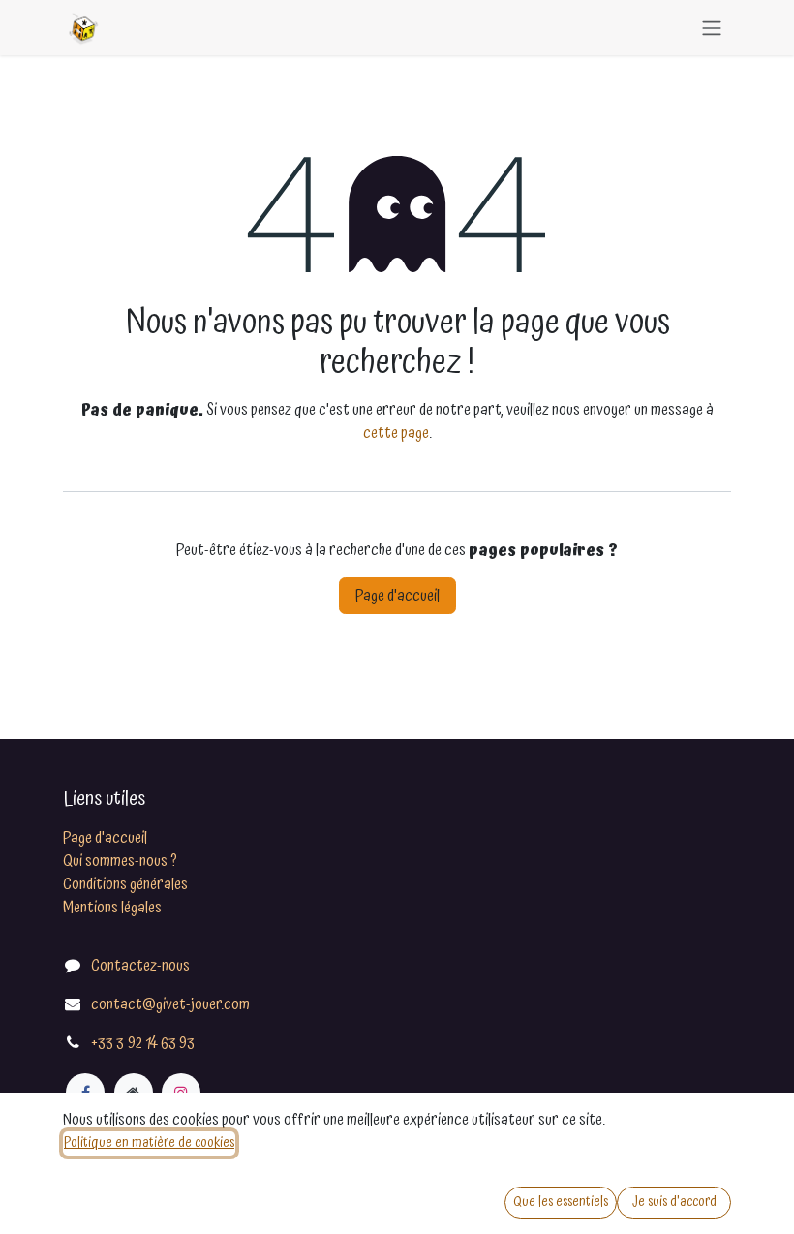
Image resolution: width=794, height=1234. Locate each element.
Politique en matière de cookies (149, 1143)
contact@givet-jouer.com (170, 1004)
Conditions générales (125, 884)
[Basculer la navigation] (711, 27)
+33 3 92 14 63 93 (143, 1043)
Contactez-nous (140, 965)
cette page (396, 433)
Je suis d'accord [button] (674, 1202)
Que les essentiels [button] (560, 1202)
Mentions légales (112, 907)
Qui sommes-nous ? (120, 861)
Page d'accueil (397, 595)
